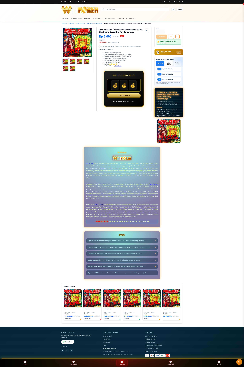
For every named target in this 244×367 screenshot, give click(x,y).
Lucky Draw (160, 63)
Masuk (181, 2)
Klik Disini (118, 66)
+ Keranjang (162, 36)
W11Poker (164, 2)
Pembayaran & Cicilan (151, 348)
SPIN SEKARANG (123, 95)
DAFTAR (122, 364)
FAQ (104, 345)
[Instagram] (67, 350)
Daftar (176, 2)
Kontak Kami (107, 339)
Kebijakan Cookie (150, 342)
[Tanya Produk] (177, 37)
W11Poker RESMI (76, 18)
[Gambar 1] (66, 61)
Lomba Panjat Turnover (169, 63)
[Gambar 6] (73, 68)
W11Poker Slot (130, 18)
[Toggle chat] (239, 362)
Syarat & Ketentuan (151, 336)
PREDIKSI (170, 364)
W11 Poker (153, 184)
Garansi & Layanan (151, 351)
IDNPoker (87, 18)
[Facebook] (62, 350)
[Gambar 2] (73, 61)
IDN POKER (99, 204)
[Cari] (104, 9)
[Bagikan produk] (147, 30)
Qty (157, 28)
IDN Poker (121, 18)
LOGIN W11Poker (80, 23)
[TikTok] (71, 350)
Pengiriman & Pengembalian (153, 345)
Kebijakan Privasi (150, 339)
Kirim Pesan (69, 342)
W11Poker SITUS (110, 18)
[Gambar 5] (66, 68)
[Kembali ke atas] (240, 357)
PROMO (25, 364)
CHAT (219, 364)
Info (179, 52)
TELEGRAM (73, 364)
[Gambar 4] (86, 61)
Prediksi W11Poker (177, 63)
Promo (171, 2)
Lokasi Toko (106, 342)
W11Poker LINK (97, 18)
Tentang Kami (107, 336)
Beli (171, 36)
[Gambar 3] (80, 61)
